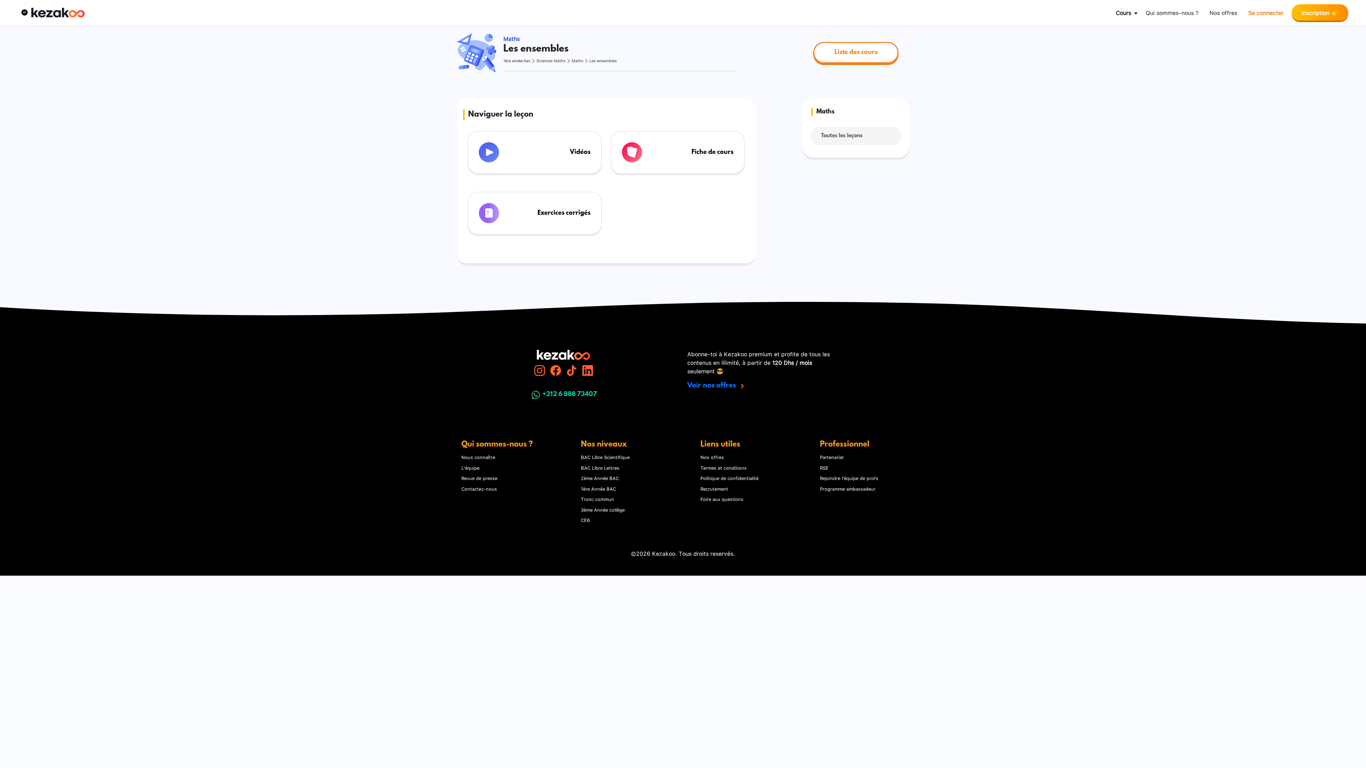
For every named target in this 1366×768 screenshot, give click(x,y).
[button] (24, 12)
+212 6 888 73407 (569, 394)
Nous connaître (478, 457)
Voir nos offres (712, 386)
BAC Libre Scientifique (605, 457)
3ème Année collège (603, 509)
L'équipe (470, 467)
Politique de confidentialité (729, 478)
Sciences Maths (551, 61)
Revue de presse (479, 478)
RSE (824, 467)
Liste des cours (856, 52)
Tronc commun (597, 499)
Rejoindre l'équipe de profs (849, 478)
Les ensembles (603, 61)
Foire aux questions (721, 499)
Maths (577, 61)
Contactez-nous (479, 488)
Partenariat (832, 457)
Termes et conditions (723, 467)
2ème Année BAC (600, 478)
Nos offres (1223, 12)
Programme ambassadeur (847, 488)
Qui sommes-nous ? (1172, 12)
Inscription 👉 (1320, 12)
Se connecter (1265, 12)
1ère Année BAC (598, 488)
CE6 (585, 520)
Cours (1123, 12)
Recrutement (714, 488)
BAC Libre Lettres (600, 467)
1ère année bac (516, 61)
